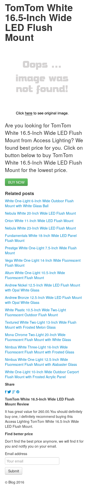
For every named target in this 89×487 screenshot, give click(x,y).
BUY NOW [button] (16, 182)
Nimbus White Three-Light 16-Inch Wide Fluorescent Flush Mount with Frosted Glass (39, 349)
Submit (13, 470)
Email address (16, 453)
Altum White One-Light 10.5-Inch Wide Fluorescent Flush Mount (35, 275)
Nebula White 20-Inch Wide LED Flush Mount (40, 213)
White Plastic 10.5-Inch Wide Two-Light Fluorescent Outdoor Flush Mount (35, 312)
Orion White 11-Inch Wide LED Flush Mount (39, 220)
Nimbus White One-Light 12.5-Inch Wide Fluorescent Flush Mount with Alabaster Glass (41, 362)
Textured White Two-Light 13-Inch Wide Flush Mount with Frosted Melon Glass (40, 325)
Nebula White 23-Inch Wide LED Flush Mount (40, 228)
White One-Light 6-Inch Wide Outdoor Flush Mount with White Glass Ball (39, 203)
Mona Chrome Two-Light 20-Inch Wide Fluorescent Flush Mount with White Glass (38, 337)
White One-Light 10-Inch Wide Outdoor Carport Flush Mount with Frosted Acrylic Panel (42, 374)
